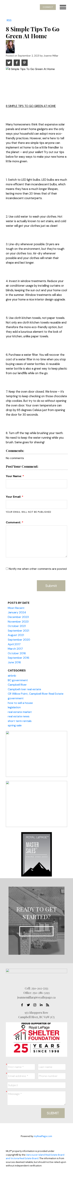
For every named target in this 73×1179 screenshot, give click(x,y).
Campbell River (17, 684)
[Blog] (48, 1005)
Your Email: (14, 497)
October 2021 (17, 626)
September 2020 (19, 639)
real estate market (20, 712)
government (16, 698)
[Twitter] (29, 1005)
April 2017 (14, 644)
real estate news (18, 716)
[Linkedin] (42, 1005)
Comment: (14, 522)
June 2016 (14, 662)
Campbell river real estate (24, 689)
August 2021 (16, 635)
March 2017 (15, 649)
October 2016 (17, 653)
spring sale (15, 725)
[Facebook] (23, 1005)
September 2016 (18, 658)
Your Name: (14, 476)
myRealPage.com (43, 1136)
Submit (51, 585)
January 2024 (17, 612)
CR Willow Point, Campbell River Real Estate (35, 694)
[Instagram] (35, 1005)
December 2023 (18, 617)
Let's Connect (36, 931)
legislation (14, 707)
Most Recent (16, 608)
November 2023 (18, 621)
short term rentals (20, 721)
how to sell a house (20, 703)
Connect (48, 7)
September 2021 (18, 630)
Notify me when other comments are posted (37, 569)
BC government (18, 680)
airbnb (12, 675)
